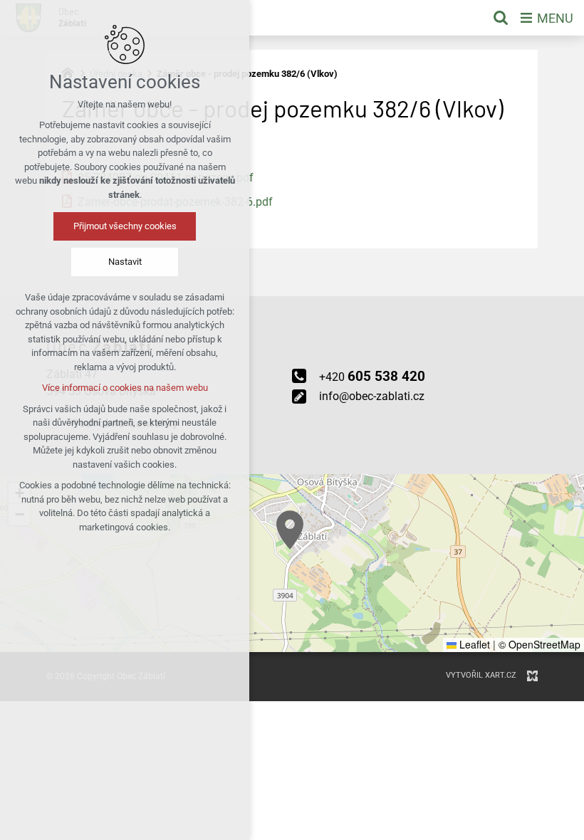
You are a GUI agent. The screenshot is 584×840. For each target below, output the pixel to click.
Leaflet (473, 644)
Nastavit (125, 261)
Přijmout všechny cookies (125, 226)
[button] (289, 530)
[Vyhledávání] (501, 18)
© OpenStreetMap (539, 644)
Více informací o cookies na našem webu (125, 387)
